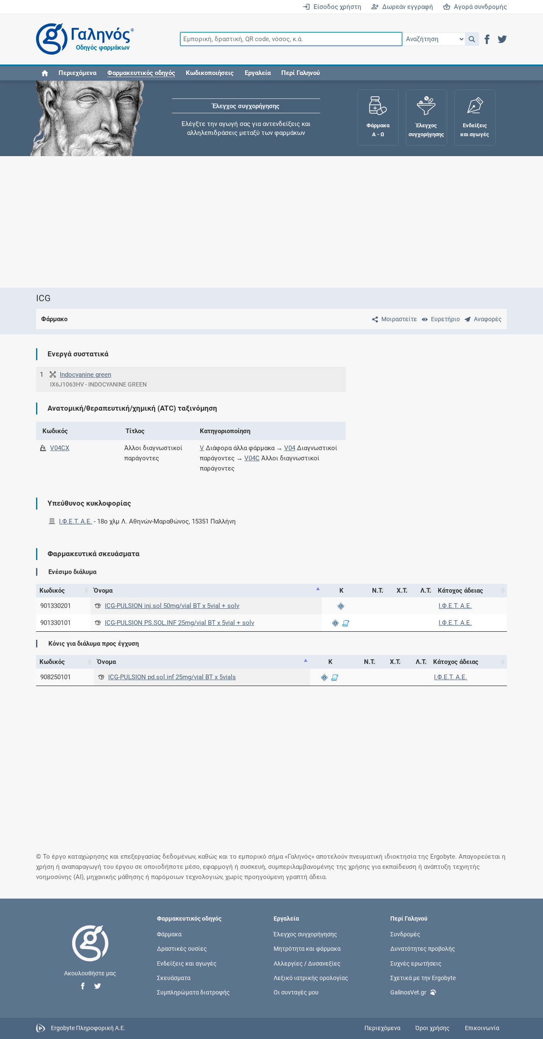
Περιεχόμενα (77, 73)
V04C (252, 458)
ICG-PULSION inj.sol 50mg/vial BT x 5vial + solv (172, 606)
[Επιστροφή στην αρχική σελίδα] (90, 952)
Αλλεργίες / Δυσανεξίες (307, 963)
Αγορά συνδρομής (479, 7)
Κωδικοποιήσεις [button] (210, 73)
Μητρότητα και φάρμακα (307, 948)
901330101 (55, 623)
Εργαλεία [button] (258, 73)
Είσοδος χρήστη (335, 7)
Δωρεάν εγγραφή (406, 7)
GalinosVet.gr (408, 992)
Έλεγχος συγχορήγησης (246, 106)
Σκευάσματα (173, 977)
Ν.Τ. (377, 590)
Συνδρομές (405, 934)
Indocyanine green (85, 374)
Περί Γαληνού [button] (300, 73)
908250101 (55, 677)
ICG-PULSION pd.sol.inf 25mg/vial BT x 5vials (172, 677)
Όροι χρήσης (432, 1028)
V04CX (59, 448)
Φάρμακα (169, 934)
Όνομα (103, 590)
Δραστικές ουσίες (182, 948)
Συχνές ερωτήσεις (416, 963)
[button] (472, 39)
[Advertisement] (271, 221)
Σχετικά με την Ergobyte (423, 977)
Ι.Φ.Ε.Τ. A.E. (75, 521)
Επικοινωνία (482, 1028)
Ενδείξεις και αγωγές (187, 963)
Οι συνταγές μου (296, 992)
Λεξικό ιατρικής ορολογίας (311, 977)
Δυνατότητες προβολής (422, 948)
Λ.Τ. (425, 590)
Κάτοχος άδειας (460, 590)
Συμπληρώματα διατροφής (193, 992)
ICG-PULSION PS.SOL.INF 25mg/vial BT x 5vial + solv (179, 623)
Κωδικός (52, 590)
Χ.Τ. (402, 590)
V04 (289, 448)
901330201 (55, 606)
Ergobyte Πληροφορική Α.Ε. (88, 1027)
